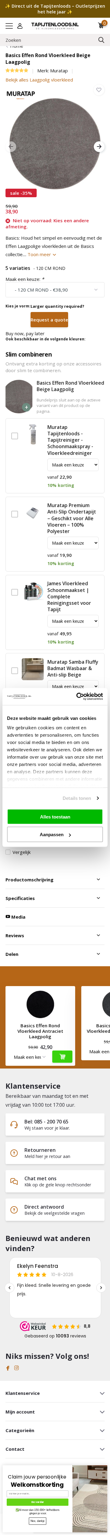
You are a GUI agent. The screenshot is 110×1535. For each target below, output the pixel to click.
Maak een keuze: (25, 279)
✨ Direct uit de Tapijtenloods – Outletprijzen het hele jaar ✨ (55, 9)
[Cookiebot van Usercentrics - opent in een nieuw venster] (77, 697)
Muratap (59, 70)
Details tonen (77, 798)
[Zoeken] (101, 40)
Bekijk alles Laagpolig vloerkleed (39, 80)
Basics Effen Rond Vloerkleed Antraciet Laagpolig (40, 1031)
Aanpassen (52, 834)
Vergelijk (22, 852)
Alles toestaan (55, 816)
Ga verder (37, 1502)
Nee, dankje (38, 1520)
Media (17, 917)
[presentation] (11, 147)
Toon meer (40, 254)
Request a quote (49, 320)
